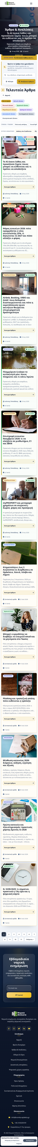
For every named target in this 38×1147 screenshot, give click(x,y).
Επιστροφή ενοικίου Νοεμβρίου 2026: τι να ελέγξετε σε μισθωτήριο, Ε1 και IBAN (17, 440)
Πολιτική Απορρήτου (19, 1086)
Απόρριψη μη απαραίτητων (12, 1140)
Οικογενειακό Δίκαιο (10, 118)
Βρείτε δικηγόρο (19, 1045)
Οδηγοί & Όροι (19, 1055)
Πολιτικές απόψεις (21, 124)
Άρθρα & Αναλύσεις (19, 1050)
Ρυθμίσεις (19, 1143)
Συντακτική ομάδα (10, 599)
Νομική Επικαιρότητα (19, 1060)
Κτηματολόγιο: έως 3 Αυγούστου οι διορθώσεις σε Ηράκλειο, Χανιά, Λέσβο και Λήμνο (18, 571)
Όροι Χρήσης (19, 1081)
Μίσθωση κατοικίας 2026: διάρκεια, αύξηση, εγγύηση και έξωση (17, 763)
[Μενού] (31, 3)
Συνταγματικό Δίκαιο (26, 114)
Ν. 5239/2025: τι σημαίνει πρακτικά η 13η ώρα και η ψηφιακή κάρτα (16, 891)
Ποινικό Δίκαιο (8, 105)
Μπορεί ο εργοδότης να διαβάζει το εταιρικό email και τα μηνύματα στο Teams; (19, 636)
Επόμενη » (30, 939)
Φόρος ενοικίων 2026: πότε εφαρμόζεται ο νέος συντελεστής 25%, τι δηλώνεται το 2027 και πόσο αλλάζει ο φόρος (17, 233)
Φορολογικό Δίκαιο (9, 110)
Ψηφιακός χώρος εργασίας (19, 1070)
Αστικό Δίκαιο (18, 101)
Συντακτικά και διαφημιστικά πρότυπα (19, 1091)
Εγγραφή (20, 995)
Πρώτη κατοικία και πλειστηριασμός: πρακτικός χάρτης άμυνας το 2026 (17, 827)
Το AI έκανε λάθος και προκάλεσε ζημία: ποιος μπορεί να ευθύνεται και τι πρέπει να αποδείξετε (17, 165)
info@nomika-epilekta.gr (20, 1117)
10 (15, 939)
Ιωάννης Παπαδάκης (11, 194)
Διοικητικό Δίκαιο (9, 114)
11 (21, 939)
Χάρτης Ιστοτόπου (19, 1106)
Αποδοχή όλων (30, 1140)
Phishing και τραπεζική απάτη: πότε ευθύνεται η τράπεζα (19, 699)
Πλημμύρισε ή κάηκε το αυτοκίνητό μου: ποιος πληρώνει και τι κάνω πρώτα (18, 374)
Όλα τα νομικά (6, 101)
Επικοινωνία (19, 1101)
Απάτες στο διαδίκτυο (23, 131)
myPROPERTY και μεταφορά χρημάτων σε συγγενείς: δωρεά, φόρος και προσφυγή (18, 505)
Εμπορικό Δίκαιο (26, 110)
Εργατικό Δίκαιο (22, 105)
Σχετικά (19, 1096)
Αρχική (7, 95)
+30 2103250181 (20, 1123)
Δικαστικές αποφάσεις (19, 1065)
